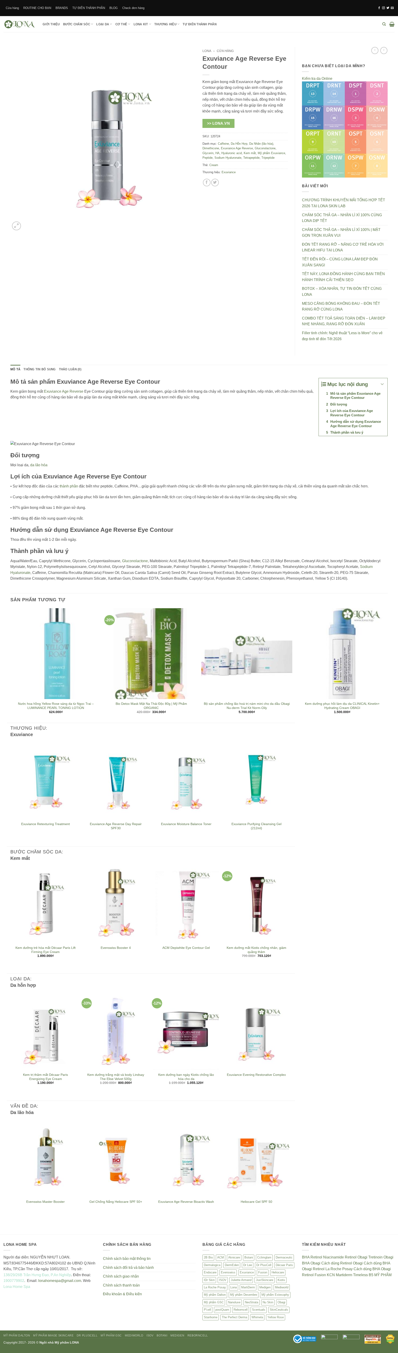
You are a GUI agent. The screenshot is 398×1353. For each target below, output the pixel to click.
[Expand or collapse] (382, 384)
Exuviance (229, 172)
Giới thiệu (51, 24)
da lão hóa (38, 465)
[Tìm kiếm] (384, 24)
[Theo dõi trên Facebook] (379, 8)
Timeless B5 (363, 1275)
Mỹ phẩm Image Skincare (53, 1335)
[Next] (387, 665)
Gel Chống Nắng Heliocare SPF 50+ (115, 1201)
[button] (392, 24)
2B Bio (208, 1257)
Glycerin (208, 153)
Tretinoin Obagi (380, 1257)
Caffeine (223, 143)
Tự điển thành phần (200, 24)
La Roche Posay (215, 1287)
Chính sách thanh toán (121, 1285)
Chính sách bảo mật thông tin (127, 1259)
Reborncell (241, 1309)
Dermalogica (212, 1265)
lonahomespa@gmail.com (59, 1281)
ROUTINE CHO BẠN (37, 8)
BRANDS (62, 8)
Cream (213, 165)
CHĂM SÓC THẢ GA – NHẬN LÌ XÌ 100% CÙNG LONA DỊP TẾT (342, 218)
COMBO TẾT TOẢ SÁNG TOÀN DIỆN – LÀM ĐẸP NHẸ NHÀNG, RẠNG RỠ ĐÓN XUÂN (343, 321)
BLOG (113, 8)
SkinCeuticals (279, 1309)
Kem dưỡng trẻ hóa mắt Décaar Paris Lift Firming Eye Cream (45, 950)
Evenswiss (228, 1272)
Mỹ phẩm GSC (214, 1302)
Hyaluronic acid (231, 153)
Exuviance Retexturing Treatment (45, 824)
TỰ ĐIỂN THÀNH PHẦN (88, 8)
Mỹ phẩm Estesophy (275, 1294)
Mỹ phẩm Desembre (243, 1294)
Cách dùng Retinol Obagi (342, 1263)
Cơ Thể (121, 24)
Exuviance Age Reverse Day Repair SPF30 (116, 826)
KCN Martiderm (339, 1275)
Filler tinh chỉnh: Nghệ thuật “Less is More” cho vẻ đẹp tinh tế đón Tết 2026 (342, 336)
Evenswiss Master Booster (45, 1201)
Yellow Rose (275, 1317)
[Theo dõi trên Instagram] (383, 8)
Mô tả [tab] (15, 369)
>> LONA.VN (218, 123)
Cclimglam (264, 1257)
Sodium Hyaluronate (227, 157)
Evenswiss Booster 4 (116, 948)
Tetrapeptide (251, 157)
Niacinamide (333, 1257)
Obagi (281, 1302)
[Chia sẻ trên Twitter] (215, 182)
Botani (248, 1257)
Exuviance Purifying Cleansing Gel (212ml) (256, 826)
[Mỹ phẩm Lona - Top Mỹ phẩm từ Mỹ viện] (19, 24)
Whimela (257, 1317)
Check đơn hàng (133, 8)
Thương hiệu (165, 24)
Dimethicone (210, 148)
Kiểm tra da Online (317, 79)
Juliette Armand (241, 1280)
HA (217, 153)
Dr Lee (247, 1265)
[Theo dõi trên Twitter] (387, 8)
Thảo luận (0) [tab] (70, 369)
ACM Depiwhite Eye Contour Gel (186, 948)
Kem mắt (250, 153)
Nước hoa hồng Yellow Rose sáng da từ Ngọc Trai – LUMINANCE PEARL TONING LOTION (56, 706)
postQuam (222, 1309)
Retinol (316, 1257)
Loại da (102, 24)
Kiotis (281, 1280)
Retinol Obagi (356, 1257)
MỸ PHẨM (383, 1275)
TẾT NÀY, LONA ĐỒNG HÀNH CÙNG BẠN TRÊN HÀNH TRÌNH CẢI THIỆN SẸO (343, 277)
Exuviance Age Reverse (237, 148)
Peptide (207, 157)
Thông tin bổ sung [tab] (39, 369)
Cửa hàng (12, 8)
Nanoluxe (234, 1302)
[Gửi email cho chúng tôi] (392, 8)
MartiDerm (248, 1287)
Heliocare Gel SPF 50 (256, 1201)
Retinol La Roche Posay (333, 1269)
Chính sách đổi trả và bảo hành (128, 1268)
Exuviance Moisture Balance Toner (186, 824)
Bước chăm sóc (76, 24)
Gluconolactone (265, 148)
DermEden (232, 1265)
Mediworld (281, 1287)
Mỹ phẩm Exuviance (271, 153)
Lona (206, 51)
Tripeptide (268, 157)
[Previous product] (383, 50)
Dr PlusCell (263, 1265)
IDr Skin (209, 1280)
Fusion (262, 1272)
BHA (306, 1257)
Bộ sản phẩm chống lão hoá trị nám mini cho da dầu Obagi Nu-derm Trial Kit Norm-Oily (247, 706)
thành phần (69, 486)
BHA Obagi (311, 1263)
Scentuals (258, 1309)
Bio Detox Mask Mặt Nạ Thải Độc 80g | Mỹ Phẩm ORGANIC (151, 706)
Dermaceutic (284, 1257)
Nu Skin (268, 1302)
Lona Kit (141, 24)
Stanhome (210, 1317)
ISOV (222, 1280)
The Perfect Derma (234, 1317)
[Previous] (10, 665)
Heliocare (278, 1272)
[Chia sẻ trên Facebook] (207, 182)
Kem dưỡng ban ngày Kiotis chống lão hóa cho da (186, 1077)
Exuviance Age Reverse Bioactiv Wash (186, 1201)
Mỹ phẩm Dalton (215, 1294)
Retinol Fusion (314, 1275)
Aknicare (234, 1257)
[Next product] (374, 50)
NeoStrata (251, 1302)
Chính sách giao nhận (121, 1276)
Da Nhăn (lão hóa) (261, 143)
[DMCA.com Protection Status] (390, 1339)
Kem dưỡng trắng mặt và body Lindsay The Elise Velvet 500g (115, 1077)
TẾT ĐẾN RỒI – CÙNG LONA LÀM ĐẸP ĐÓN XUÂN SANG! (340, 262)
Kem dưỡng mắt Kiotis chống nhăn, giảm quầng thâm (256, 950)
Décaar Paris (284, 1265)
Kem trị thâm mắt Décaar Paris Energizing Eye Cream (45, 1077)
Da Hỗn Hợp (239, 143)
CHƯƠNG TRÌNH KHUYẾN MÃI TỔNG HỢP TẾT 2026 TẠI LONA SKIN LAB (343, 203)
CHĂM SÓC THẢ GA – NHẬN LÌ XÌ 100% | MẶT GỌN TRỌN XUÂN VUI (341, 233)
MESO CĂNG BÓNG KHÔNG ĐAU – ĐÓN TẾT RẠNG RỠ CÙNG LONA (341, 306)
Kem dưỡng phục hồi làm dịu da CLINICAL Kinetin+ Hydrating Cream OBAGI (342, 706)
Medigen (265, 1287)
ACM (220, 1257)
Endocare (210, 1272)
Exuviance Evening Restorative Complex (256, 1075)
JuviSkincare (264, 1280)
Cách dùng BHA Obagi (372, 1269)
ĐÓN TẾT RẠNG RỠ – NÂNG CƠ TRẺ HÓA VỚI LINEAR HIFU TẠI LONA (342, 247)
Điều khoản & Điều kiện (122, 1294)
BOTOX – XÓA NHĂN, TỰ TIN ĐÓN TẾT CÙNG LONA (342, 292)
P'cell (207, 1309)
